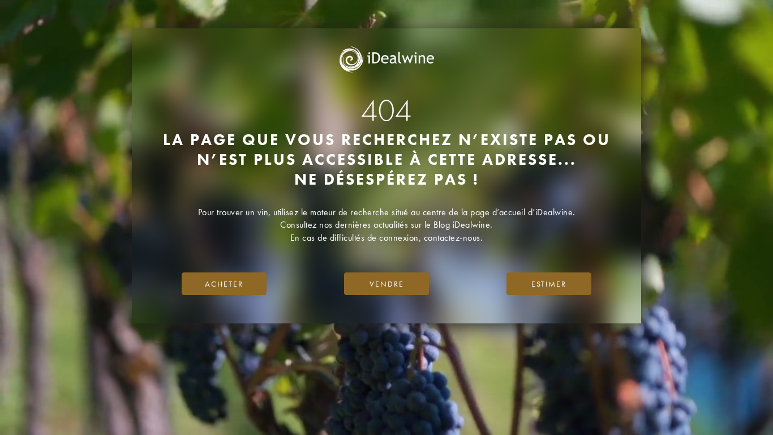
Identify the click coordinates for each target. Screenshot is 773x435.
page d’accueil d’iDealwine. (523, 212)
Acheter (224, 284)
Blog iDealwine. (463, 225)
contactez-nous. (453, 238)
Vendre (387, 284)
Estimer (548, 284)
